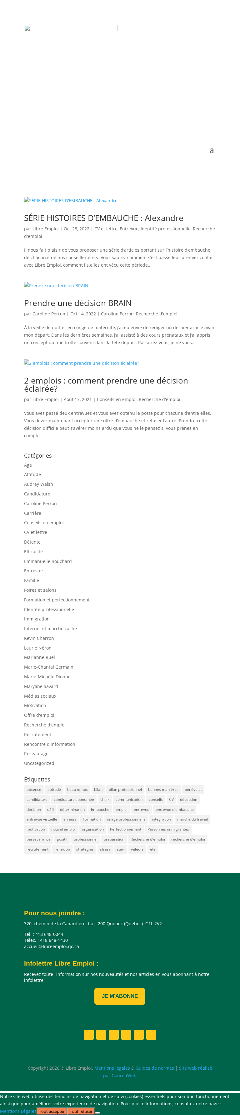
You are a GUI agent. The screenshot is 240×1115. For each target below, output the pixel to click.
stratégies (85, 849)
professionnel (86, 839)
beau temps (77, 789)
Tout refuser (81, 1111)
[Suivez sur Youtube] (186, 118)
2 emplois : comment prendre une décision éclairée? (106, 384)
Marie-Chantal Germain (48, 667)
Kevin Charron (39, 638)
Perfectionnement (125, 829)
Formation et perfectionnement (57, 600)
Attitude (32, 474)
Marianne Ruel (39, 657)
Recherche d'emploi (157, 314)
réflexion (62, 849)
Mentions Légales (18, 1111)
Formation (92, 819)
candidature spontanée (74, 799)
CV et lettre (106, 229)
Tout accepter (52, 1111)
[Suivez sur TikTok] (211, 118)
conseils (156, 799)
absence (34, 789)
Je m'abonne (120, 996)
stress (105, 849)
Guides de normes (155, 1068)
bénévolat (193, 789)
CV (171, 799)
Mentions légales (112, 1068)
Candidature (37, 494)
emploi (122, 809)
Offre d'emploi (39, 715)
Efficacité (33, 552)
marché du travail (192, 819)
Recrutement (37, 734)
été (153, 849)
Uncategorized (39, 763)
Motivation (35, 705)
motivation (36, 829)
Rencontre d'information (49, 744)
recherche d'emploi (188, 839)
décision (34, 809)
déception (188, 799)
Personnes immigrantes (168, 829)
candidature (37, 799)
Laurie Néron (38, 648)
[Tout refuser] (97, 1113)
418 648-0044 (66, 76)
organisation (93, 829)
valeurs (137, 849)
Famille (31, 580)
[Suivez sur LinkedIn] (161, 118)
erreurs (70, 819)
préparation (114, 839)
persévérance (39, 839)
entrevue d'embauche (175, 809)
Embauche (100, 809)
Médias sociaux (40, 696)
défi (50, 809)
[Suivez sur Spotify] (198, 118)
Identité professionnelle (166, 229)
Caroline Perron (48, 314)
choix (104, 799)
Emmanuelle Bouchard (48, 561)
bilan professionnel (125, 789)
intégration (161, 819)
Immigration (37, 619)
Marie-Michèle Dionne (47, 677)
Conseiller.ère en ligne (78, 96)
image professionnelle (126, 819)
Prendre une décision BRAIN (78, 303)
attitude (54, 789)
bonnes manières (163, 789)
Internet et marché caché (50, 628)
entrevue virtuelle (42, 819)
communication (129, 799)
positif (62, 839)
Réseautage (36, 753)
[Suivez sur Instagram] (173, 118)
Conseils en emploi (117, 399)
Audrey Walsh (38, 484)
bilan (98, 789)
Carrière (32, 513)
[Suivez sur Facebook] (148, 118)
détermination (72, 809)
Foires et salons (40, 590)
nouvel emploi (63, 829)
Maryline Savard (41, 686)
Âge (28, 465)
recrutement (37, 849)
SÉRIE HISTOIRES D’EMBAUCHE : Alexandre (103, 218)
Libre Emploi (45, 229)
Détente (32, 542)
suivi (121, 849)
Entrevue (129, 229)
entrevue (141, 809)
